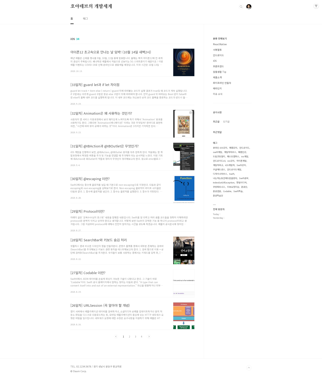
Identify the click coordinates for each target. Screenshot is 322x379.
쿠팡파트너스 (219, 186)
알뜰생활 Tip (219, 71)
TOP (249, 367)
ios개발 (244, 156)
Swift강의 (241, 165)
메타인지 (217, 88)
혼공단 (244, 186)
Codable (227, 191)
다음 (149, 336)
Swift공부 (243, 178)
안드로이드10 (219, 160)
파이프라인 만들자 (222, 83)
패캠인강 (242, 152)
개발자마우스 (230, 152)
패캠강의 (233, 147)
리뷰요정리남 (233, 186)
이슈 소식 (217, 94)
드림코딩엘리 (219, 156)
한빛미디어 (241, 182)
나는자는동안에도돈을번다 (225, 178)
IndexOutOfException (223, 182)
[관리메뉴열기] (316, 5)
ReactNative (220, 44)
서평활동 (217, 49)
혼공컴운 (217, 191)
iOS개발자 (230, 165)
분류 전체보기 (220, 38)
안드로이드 (218, 55)
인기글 (226, 121)
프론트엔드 (218, 66)
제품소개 (217, 77)
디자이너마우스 (220, 173)
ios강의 (230, 160)
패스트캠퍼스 (233, 156)
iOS (215, 60)
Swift (231, 173)
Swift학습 (238, 191)
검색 (241, 6)
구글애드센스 (219, 169)
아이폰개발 (241, 160)
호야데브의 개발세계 (91, 6)
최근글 (216, 121)
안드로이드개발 (234, 169)
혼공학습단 (218, 195)
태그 (85, 18)
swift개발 (217, 152)
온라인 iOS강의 (220, 147)
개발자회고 (218, 165)
